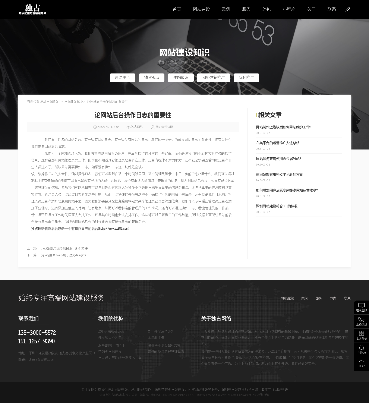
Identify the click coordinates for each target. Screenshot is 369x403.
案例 (226, 9)
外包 (266, 9)
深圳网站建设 (49, 102)
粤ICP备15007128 (161, 395)
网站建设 (201, 9)
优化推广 (246, 78)
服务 (246, 9)
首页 (177, 9)
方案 (333, 298)
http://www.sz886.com (113, 229)
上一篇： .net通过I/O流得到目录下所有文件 (57, 248)
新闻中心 (122, 78)
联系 (332, 9)
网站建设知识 (73, 102)
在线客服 (361, 310)
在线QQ (361, 353)
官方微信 (361, 338)
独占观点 (151, 78)
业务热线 (361, 324)
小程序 (289, 9)
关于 (311, 9)
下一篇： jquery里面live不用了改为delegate (56, 255)
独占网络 (38, 229)
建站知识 (180, 78)
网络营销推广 (213, 78)
